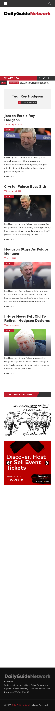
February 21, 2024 (14, 124)
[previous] (8, 463)
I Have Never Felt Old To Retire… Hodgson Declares (27, 318)
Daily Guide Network (21, 705)
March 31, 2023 (12, 325)
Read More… (10, 176)
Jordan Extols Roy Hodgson (19, 118)
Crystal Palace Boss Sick (25, 186)
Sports (13, 83)
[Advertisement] (27, 47)
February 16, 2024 (14, 191)
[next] (47, 463)
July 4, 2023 (11, 258)
